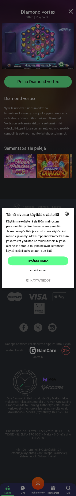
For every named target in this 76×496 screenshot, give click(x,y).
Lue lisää (47, 250)
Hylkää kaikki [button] (38, 270)
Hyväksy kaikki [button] (38, 260)
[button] (38, 280)
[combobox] (67, 214)
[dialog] (38, 248)
